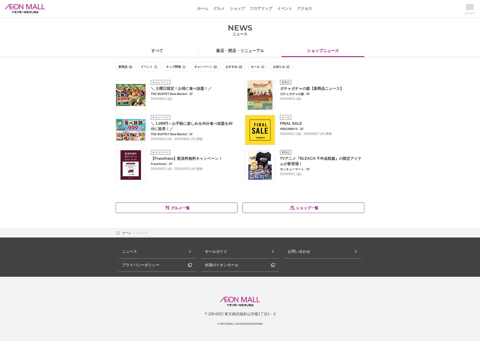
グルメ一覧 (180, 208)
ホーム (127, 232)
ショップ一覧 (307, 208)
